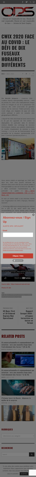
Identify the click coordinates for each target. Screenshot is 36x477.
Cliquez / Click (18, 256)
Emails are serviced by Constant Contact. (13, 250)
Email (5, 230)
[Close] (33, 215)
